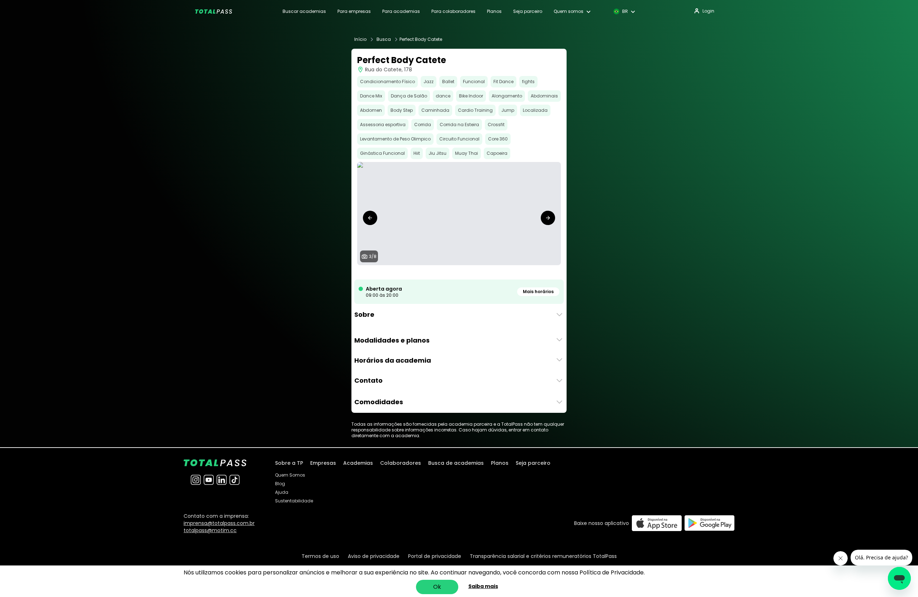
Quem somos (568, 11)
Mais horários (538, 291)
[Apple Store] (657, 523)
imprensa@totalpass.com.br (219, 523)
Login (708, 11)
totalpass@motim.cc (210, 530)
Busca (384, 39)
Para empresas (354, 11)
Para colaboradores (453, 11)
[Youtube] (209, 480)
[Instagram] (196, 480)
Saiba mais (483, 586)
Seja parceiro (527, 11)
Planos (494, 11)
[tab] (438, 272)
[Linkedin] (222, 480)
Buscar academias (304, 11)
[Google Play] (709, 523)
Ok (437, 587)
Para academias (401, 11)
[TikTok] (235, 480)
